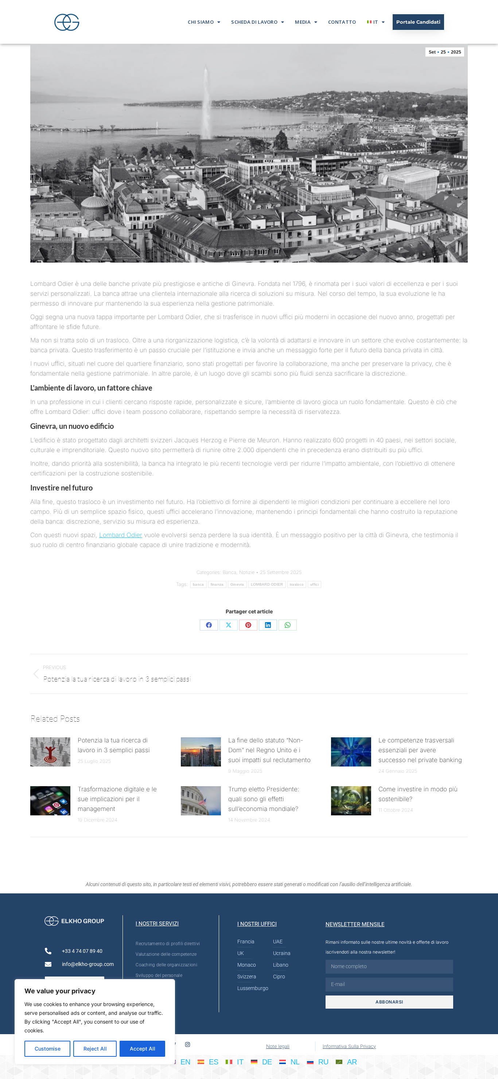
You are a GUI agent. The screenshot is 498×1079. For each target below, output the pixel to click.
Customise (48, 1048)
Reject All (95, 1048)
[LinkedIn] (268, 625)
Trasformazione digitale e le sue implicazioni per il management (117, 798)
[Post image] (50, 751)
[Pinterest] (248, 625)
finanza (217, 584)
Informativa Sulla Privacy (349, 1046)
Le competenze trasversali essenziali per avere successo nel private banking (420, 750)
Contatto (342, 22)
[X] (228, 625)
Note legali (277, 1046)
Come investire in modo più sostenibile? (418, 794)
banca (198, 584)
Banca (229, 572)
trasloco (297, 584)
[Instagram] (187, 1044)
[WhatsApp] (288, 625)
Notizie (246, 572)
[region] (95, 1021)
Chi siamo (201, 22)
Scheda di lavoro (254, 22)
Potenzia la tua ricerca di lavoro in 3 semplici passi (114, 745)
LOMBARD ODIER (267, 584)
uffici (314, 584)
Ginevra (237, 584)
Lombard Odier (120, 535)
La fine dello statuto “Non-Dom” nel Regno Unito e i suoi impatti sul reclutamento (269, 750)
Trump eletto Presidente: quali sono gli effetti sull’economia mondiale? (263, 798)
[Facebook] (209, 625)
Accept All (142, 1048)
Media (303, 22)
